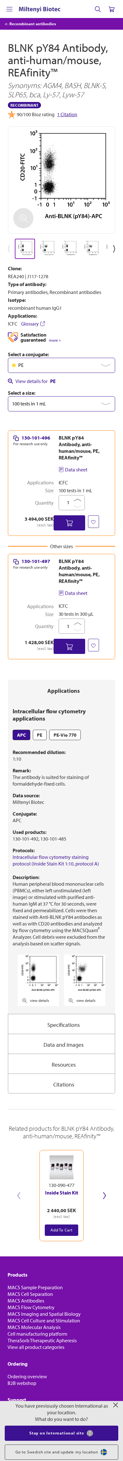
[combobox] (61, 365)
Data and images (64, 1044)
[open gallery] (61, 180)
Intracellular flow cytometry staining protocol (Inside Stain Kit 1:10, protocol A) (56, 860)
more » (55, 340)
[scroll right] (115, 249)
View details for (35, 381)
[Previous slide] (18, 1195)
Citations (63, 1084)
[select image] (25, 249)
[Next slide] (104, 1195)
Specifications (63, 1024)
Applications (63, 690)
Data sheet (76, 469)
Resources (64, 1064)
